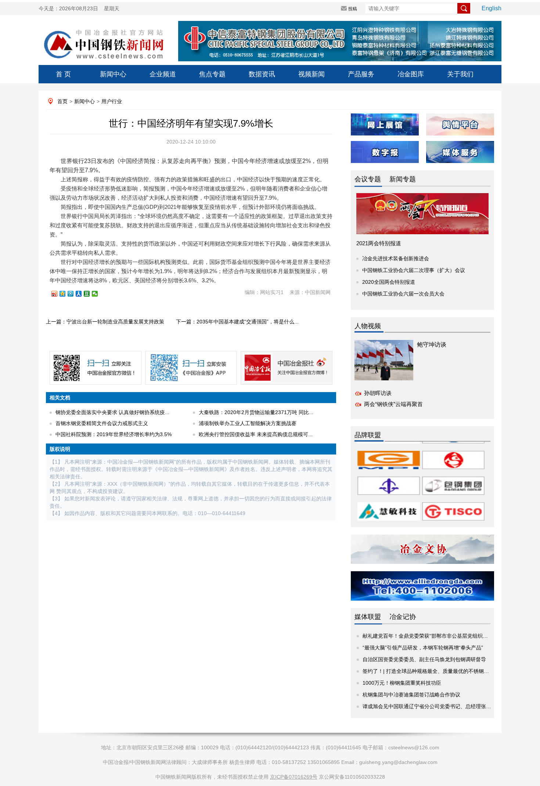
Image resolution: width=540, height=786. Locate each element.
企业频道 (163, 74)
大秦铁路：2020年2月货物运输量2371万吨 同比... (256, 412)
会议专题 (367, 179)
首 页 (63, 74)
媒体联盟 (367, 616)
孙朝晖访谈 (378, 393)
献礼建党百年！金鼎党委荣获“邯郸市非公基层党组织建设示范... (435, 636)
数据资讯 (262, 74)
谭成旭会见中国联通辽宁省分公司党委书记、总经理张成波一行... (437, 706)
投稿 (352, 8)
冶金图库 (410, 74)
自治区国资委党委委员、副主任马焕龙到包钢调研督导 (424, 659)
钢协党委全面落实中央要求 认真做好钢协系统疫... (112, 412)
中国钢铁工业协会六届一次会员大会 (403, 294)
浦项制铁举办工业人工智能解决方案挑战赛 (247, 423)
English (491, 8)
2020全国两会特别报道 (388, 282)
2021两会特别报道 (378, 243)
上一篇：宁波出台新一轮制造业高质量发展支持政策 (105, 322)
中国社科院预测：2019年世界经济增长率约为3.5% (113, 434)
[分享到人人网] (82, 294)
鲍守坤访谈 (431, 344)
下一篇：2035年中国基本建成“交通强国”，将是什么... (237, 322)
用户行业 (111, 101)
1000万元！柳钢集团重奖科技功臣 (402, 683)
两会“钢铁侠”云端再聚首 (393, 404)
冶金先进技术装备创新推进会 (395, 258)
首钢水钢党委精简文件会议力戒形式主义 (101, 423)
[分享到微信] (98, 294)
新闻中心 (113, 74)
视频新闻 (311, 74)
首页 (62, 101)
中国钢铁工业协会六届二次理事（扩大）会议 (413, 270)
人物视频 (367, 326)
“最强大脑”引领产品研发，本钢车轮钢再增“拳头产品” (423, 648)
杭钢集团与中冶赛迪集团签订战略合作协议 (411, 695)
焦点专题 (212, 74)
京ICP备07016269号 (293, 777)
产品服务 (361, 74)
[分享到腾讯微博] (74, 294)
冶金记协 (402, 616)
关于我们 (460, 74)
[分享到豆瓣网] (90, 294)
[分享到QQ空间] (66, 294)
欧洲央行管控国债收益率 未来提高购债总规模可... (256, 434)
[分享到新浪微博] (57, 294)
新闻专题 (402, 179)
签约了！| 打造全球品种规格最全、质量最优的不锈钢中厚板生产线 (439, 671)
